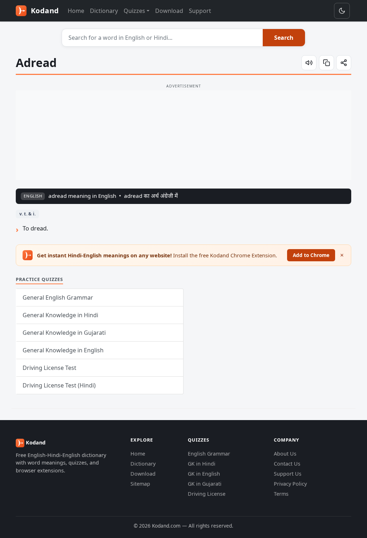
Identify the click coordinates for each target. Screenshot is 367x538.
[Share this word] (343, 62)
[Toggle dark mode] (342, 11)
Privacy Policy (290, 483)
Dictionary (104, 11)
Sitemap (140, 483)
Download (169, 11)
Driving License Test (49, 368)
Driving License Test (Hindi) (59, 385)
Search (284, 38)
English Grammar (209, 453)
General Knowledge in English (63, 350)
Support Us (287, 473)
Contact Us (287, 463)
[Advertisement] (183, 135)
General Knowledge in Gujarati (64, 333)
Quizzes (134, 11)
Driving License (206, 493)
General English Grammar (58, 297)
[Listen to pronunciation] (308, 62)
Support (200, 11)
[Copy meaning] (326, 62)
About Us (285, 453)
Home (76, 11)
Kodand (44, 10)
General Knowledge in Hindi (60, 315)
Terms (281, 493)
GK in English (204, 473)
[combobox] (162, 37)
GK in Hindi (201, 463)
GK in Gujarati (204, 483)
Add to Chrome (311, 255)
